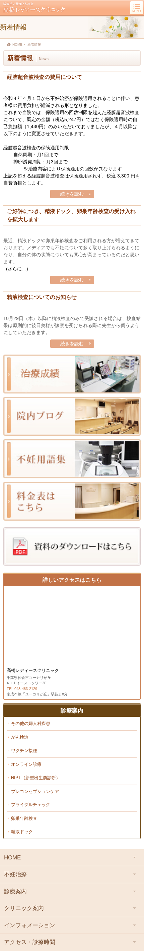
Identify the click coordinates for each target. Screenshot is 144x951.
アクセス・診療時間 (29, 942)
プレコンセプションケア (35, 791)
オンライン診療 (26, 764)
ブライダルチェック (30, 804)
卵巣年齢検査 (24, 818)
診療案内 (15, 891)
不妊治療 (15, 874)
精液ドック (22, 831)
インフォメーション (29, 925)
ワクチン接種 (24, 750)
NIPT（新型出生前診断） (35, 777)
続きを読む (72, 194)
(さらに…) (17, 268)
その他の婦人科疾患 (30, 723)
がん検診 (19, 737)
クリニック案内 (24, 908)
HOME (17, 44)
